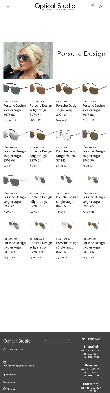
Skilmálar (11, 389)
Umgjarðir (61, 147)
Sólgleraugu (10, 102)
